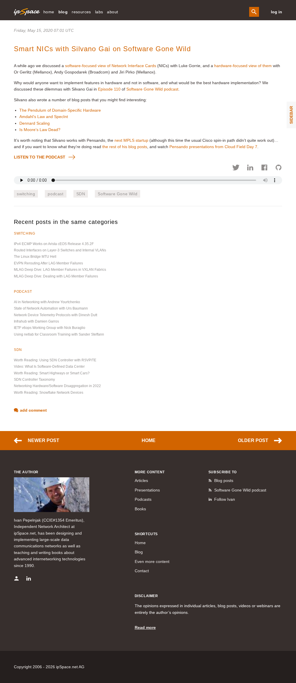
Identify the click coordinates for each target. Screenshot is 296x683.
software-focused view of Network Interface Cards (110, 65)
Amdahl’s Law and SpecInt (43, 116)
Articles (141, 480)
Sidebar (291, 115)
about (112, 12)
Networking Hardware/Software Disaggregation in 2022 (57, 386)
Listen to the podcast (39, 157)
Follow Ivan (224, 499)
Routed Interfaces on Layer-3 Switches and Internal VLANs (60, 250)
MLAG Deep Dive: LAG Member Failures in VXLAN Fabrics (60, 270)
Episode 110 (109, 89)
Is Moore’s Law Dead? (39, 129)
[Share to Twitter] (236, 168)
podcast (55, 194)
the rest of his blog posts (124, 146)
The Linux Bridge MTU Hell (35, 257)
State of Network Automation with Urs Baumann (51, 308)
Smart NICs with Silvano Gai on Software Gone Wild (102, 49)
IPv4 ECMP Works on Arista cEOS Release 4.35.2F (54, 244)
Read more (145, 627)
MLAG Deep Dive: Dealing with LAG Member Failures (56, 276)
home (48, 12)
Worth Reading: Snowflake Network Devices (48, 393)
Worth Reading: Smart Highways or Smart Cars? (52, 373)
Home (149, 440)
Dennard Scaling (34, 123)
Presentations (147, 490)
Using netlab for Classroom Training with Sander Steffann (59, 334)
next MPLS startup (131, 140)
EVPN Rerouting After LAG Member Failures (48, 263)
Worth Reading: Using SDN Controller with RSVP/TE (55, 360)
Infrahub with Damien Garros (36, 321)
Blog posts (223, 480)
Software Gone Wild (117, 194)
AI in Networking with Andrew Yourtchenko (47, 302)
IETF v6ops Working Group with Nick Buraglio (49, 328)
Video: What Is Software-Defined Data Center (49, 366)
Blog (139, 552)
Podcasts (143, 499)
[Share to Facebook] (264, 168)
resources (81, 12)
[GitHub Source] (278, 168)
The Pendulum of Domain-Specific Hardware (60, 110)
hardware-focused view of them (243, 65)
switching (26, 194)
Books (140, 509)
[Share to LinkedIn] (250, 168)
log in (276, 12)
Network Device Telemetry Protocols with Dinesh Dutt (55, 315)
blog (63, 12)
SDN (80, 194)
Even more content (152, 561)
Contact (142, 570)
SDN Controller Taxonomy (34, 380)
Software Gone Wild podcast (152, 89)
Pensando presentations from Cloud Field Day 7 (213, 146)
